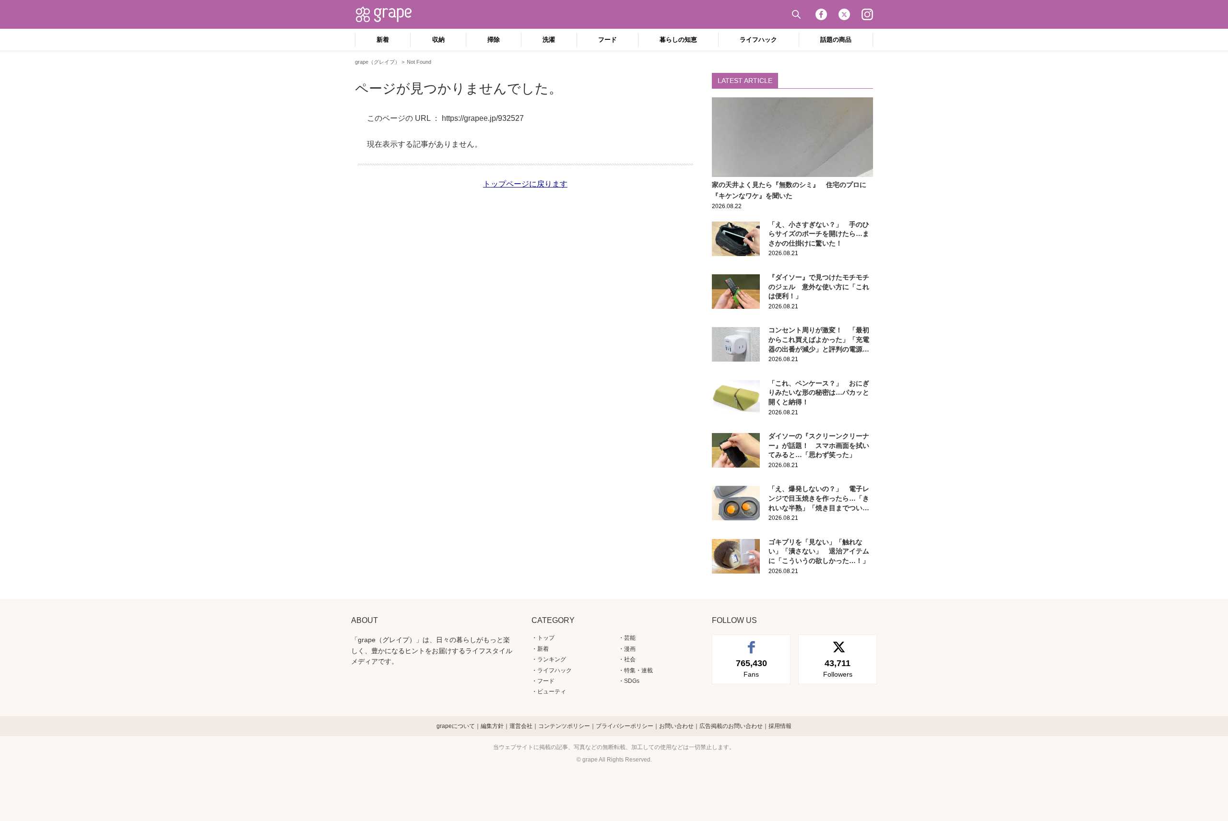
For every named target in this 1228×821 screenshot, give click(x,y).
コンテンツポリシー (564, 726)
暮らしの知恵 (678, 39)
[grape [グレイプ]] (388, 14)
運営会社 (520, 726)
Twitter (844, 14)
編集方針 (492, 726)
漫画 (630, 648)
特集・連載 (638, 670)
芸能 (630, 637)
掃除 (493, 39)
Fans (751, 668)
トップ (546, 637)
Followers (837, 668)
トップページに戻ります (525, 184)
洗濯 (549, 39)
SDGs (631, 681)
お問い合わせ (676, 726)
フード (607, 39)
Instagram (867, 14)
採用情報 (779, 726)
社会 (630, 659)
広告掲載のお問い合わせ (731, 726)
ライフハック (758, 39)
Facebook (821, 14)
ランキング (551, 659)
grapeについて (456, 726)
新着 (383, 39)
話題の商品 (835, 39)
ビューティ (551, 691)
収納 (438, 39)
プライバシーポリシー (624, 726)
